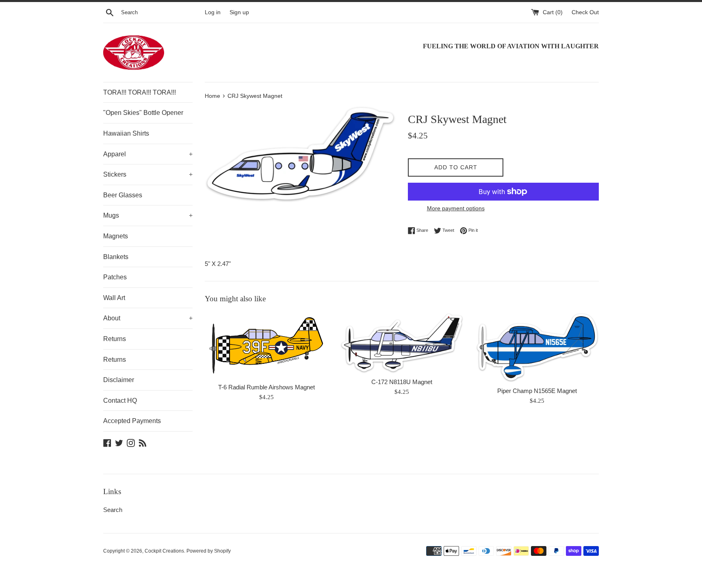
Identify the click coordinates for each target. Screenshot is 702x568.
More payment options (456, 208)
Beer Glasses (122, 195)
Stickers (148, 174)
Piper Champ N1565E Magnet (537, 390)
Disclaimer (118, 379)
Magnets (115, 236)
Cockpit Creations (164, 551)
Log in (213, 12)
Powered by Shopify (208, 551)
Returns (114, 338)
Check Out (585, 12)
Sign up (239, 12)
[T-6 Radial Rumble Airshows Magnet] (266, 345)
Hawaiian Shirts (126, 133)
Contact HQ (120, 400)
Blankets (115, 256)
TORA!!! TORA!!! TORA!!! (139, 92)
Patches (115, 277)
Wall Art (114, 297)
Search (112, 509)
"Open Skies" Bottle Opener (143, 112)
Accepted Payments (132, 420)
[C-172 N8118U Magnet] (401, 342)
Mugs (148, 215)
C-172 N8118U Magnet (401, 381)
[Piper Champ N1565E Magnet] (537, 347)
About (148, 318)
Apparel (148, 154)
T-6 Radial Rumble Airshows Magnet (266, 387)
